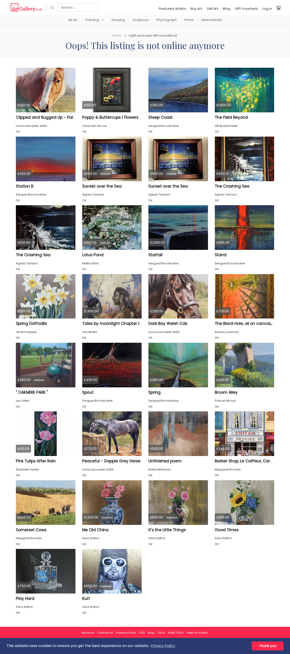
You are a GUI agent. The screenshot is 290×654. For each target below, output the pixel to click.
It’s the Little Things (167, 530)
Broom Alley (226, 392)
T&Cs (161, 632)
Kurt (86, 598)
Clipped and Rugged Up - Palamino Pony (56, 117)
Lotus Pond (93, 255)
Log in (267, 8)
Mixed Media (211, 19)
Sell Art (212, 8)
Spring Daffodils (31, 323)
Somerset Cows (31, 530)
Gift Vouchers (246, 8)
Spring (154, 392)
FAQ (142, 632)
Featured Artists (172, 8)
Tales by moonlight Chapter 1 (110, 323)
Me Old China (95, 530)
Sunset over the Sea (102, 186)
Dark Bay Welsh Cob (167, 323)
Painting (93, 19)
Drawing (118, 19)
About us (87, 632)
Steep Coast (160, 117)
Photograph (167, 19)
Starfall (155, 255)
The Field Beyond (231, 117)
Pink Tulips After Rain (36, 461)
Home (116, 35)
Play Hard (25, 598)
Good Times (227, 530)
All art (73, 19)
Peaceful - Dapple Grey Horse (111, 461)
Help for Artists (197, 632)
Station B (24, 186)
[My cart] (278, 7)
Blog (226, 8)
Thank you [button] (267, 646)
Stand (221, 255)
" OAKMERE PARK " (32, 392)
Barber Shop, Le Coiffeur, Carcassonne (252, 461)
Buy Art (196, 8)
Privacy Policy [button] (163, 645)
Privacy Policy (126, 632)
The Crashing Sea (232, 186)
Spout (88, 392)
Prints (189, 19)
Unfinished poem (165, 461)
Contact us (105, 632)
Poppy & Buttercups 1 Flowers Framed (118, 117)
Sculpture (141, 19)
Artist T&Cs (176, 632)
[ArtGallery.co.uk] (26, 7)
